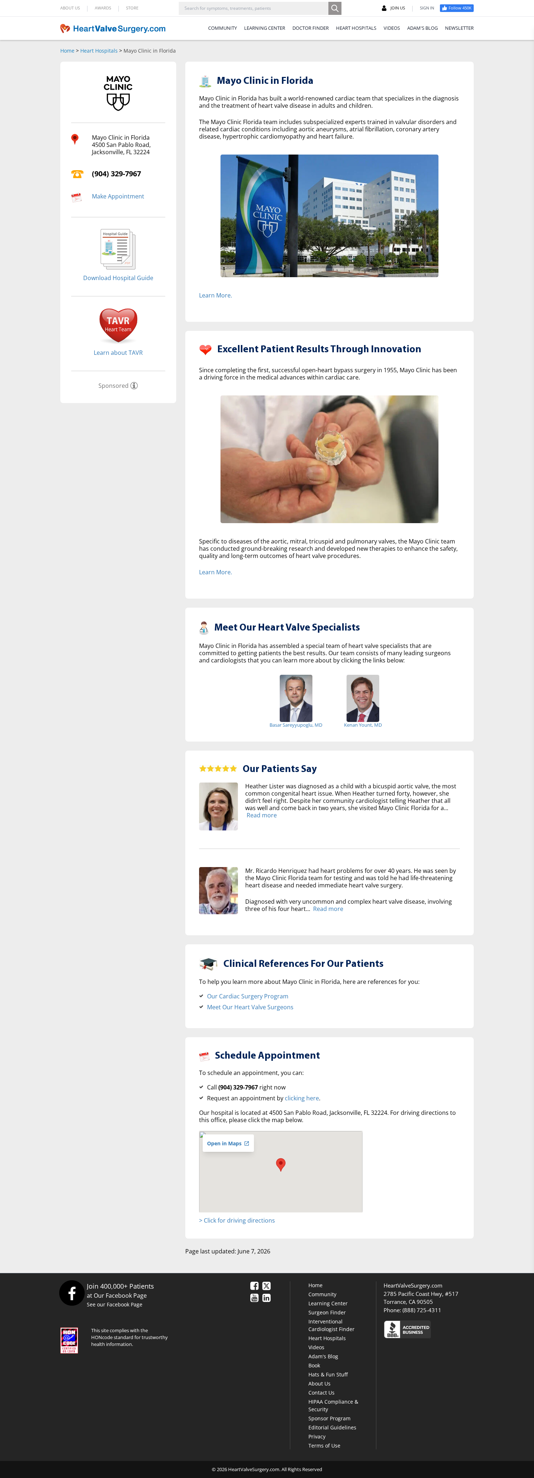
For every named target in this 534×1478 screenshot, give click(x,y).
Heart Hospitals (99, 50)
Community (322, 1294)
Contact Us (321, 1392)
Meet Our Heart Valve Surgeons (250, 1007)
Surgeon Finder (327, 1312)
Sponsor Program (329, 1418)
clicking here (302, 1098)
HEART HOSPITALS (356, 28)
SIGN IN (427, 8)
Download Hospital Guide (118, 278)
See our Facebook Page (114, 1304)
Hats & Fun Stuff (328, 1374)
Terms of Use (324, 1445)
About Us (319, 1383)
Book (314, 1365)
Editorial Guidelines (332, 1427)
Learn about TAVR (118, 353)
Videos (316, 1347)
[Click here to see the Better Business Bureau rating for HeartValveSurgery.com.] (447, 1329)
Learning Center (328, 1303)
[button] (281, 1165)
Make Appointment (118, 196)
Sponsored (113, 385)
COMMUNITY (222, 28)
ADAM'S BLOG (422, 28)
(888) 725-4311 (421, 1310)
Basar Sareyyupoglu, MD (296, 725)
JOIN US (398, 8)
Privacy (316, 1436)
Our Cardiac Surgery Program (247, 996)
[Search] (334, 8)
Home (67, 50)
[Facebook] (72, 1293)
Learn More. (215, 295)
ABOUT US (70, 8)
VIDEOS (392, 28)
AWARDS (103, 8)
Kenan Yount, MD (363, 725)
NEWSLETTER (459, 28)
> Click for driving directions (237, 1220)
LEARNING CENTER (264, 28)
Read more (262, 815)
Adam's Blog (323, 1356)
